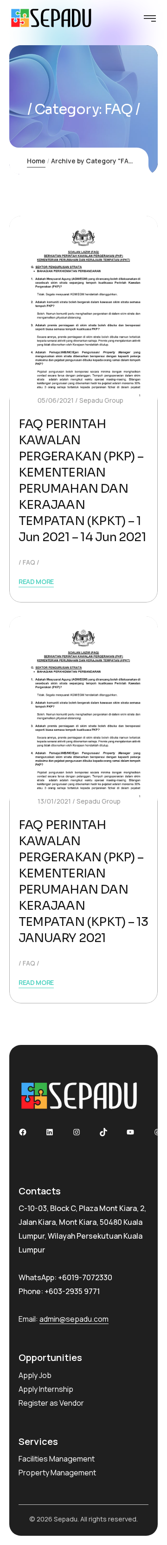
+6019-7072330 (85, 1277)
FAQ (29, 562)
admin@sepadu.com (74, 1319)
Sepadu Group (101, 400)
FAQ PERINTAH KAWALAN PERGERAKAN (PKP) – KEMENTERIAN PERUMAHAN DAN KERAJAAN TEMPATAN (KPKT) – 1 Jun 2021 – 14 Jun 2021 (82, 481)
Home (36, 160)
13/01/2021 (54, 801)
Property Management (57, 1472)
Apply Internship (46, 1389)
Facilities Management (57, 1459)
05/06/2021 (56, 400)
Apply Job (35, 1375)
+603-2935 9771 (72, 1291)
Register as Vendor (51, 1403)
